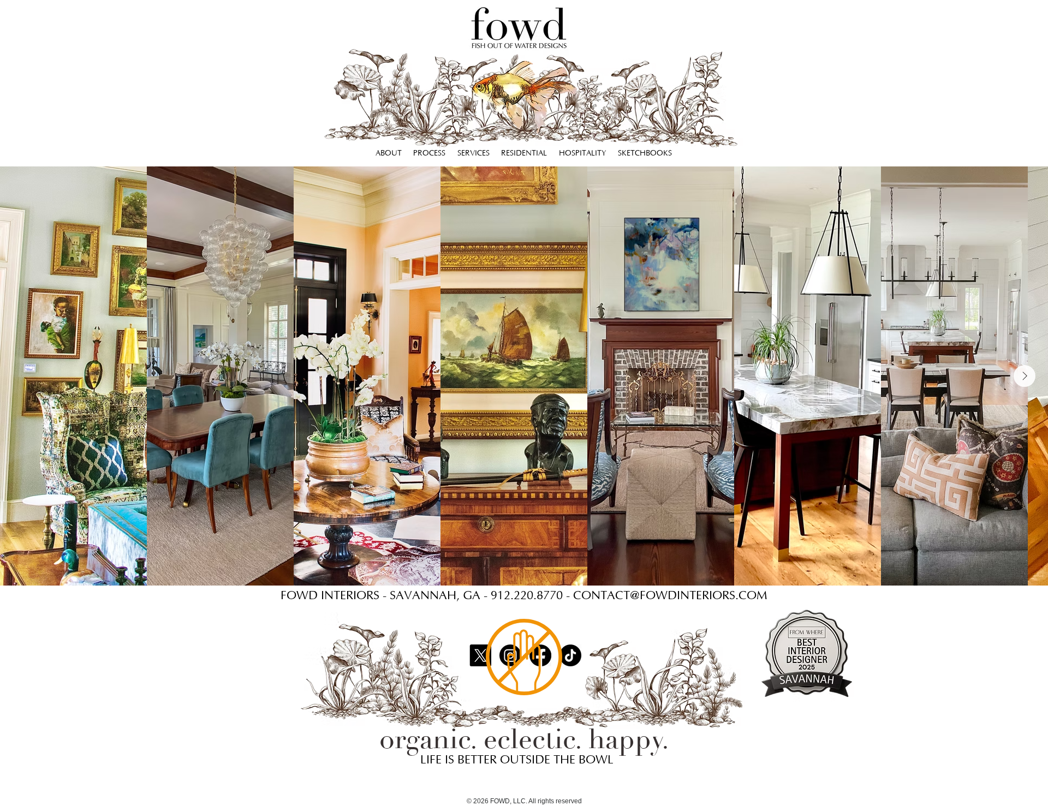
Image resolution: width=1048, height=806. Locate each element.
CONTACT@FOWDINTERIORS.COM (670, 595)
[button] (524, 153)
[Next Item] (1024, 376)
